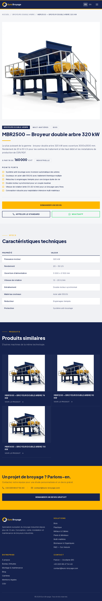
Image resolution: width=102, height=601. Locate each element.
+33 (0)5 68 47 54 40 (14, 488)
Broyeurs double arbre (23, 14)
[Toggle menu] (97, 4)
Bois (55, 127)
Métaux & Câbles (61, 531)
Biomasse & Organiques (64, 543)
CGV (4, 583)
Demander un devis (51, 205)
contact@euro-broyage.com (47, 488)
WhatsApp (77, 214)
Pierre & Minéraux (61, 535)
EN (90, 4)
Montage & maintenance (12, 568)
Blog (4, 572)
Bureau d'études (9, 564)
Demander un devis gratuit (51, 497)
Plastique (58, 527)
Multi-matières (40, 127)
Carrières (6, 576)
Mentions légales (9, 580)
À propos (6, 560)
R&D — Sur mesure (62, 547)
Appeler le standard (28, 214)
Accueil (5, 14)
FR (85, 4)
